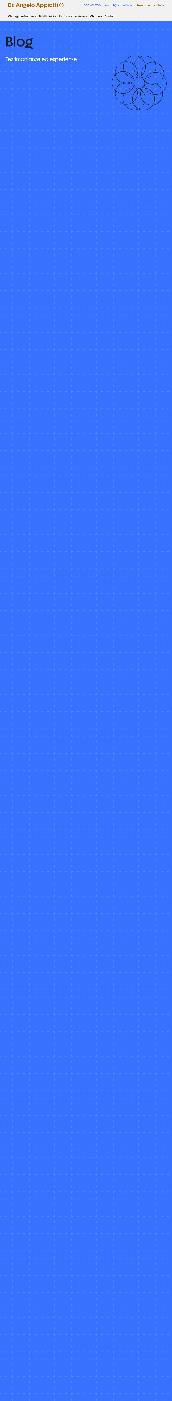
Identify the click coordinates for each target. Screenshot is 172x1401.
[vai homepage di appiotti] (35, 5)
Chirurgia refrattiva (21, 16)
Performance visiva (72, 16)
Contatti (110, 16)
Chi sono (96, 16)
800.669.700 (92, 5)
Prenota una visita (149, 5)
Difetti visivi (46, 16)
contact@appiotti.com (118, 5)
